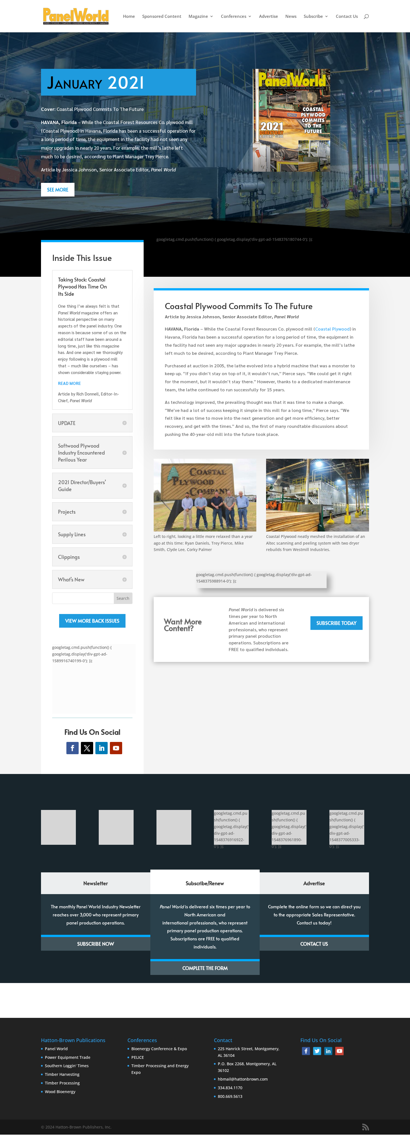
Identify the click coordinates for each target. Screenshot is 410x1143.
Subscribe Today (336, 623)
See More (57, 189)
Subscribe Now (95, 943)
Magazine (198, 16)
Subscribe (313, 16)
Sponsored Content (161, 16)
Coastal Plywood (332, 329)
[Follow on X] (87, 748)
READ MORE (69, 383)
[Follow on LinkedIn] (101, 748)
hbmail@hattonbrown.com (243, 1079)
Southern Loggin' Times (67, 1065)
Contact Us (347, 16)
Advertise (268, 16)
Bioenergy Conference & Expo (159, 1048)
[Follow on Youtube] (116, 748)
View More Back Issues (92, 620)
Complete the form (205, 968)
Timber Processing (62, 1083)
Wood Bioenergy (60, 1091)
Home (129, 16)
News (290, 16)
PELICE (137, 1057)
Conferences (233, 16)
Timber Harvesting (62, 1074)
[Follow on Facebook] (72, 748)
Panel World (56, 1048)
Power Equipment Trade (67, 1057)
